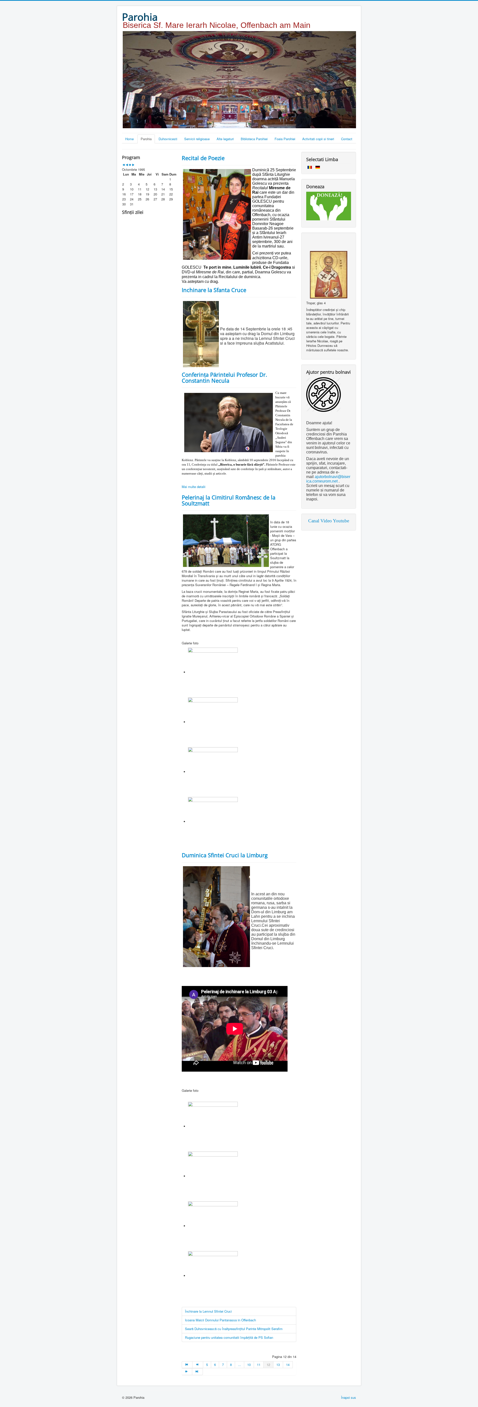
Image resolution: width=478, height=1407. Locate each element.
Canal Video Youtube (328, 520)
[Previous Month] (126, 165)
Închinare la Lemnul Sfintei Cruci (208, 1311)
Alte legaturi (225, 138)
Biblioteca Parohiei (254, 138)
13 (278, 1364)
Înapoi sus (348, 1397)
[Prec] (197, 1364)
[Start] (187, 1364)
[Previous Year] (123, 165)
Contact (346, 138)
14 (288, 1364)
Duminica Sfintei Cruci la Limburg (225, 855)
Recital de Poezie (203, 158)
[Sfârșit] (197, 1371)
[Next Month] (133, 165)
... (239, 1364)
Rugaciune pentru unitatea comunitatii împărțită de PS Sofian (229, 1337)
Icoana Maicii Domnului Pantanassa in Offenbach (220, 1320)
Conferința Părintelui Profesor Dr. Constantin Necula (224, 377)
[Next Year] (130, 165)
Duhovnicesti (168, 138)
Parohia (146, 138)
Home (129, 138)
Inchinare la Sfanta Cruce (214, 290)
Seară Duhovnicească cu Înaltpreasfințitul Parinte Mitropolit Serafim (234, 1328)
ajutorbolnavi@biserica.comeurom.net (328, 479)
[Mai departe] (187, 1371)
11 (258, 1364)
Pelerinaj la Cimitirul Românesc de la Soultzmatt (228, 500)
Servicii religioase (197, 138)
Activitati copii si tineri (318, 138)
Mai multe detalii (193, 486)
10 (249, 1364)
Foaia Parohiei (285, 138)
